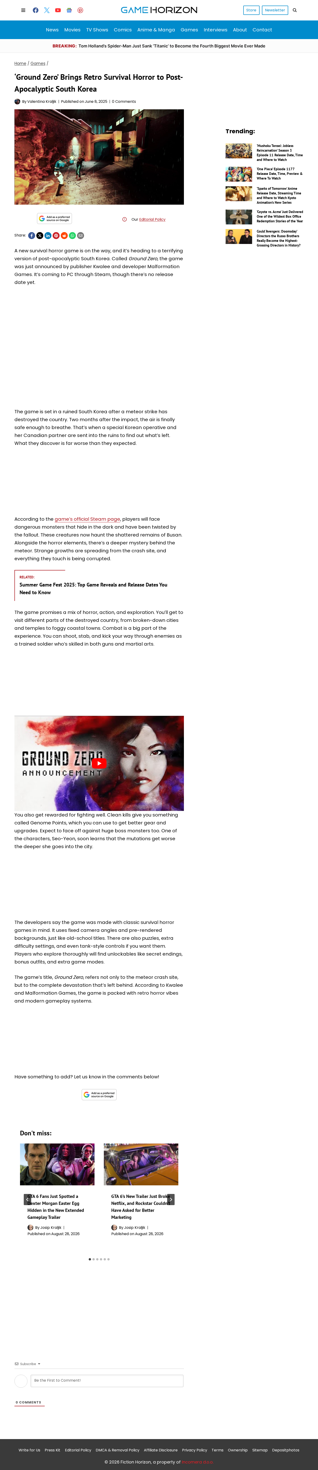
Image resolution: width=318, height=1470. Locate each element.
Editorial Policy (152, 219)
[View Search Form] (295, 10)
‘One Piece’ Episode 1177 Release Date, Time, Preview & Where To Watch (280, 173)
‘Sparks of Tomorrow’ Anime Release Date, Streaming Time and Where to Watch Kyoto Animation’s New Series (279, 195)
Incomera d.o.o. (197, 1462)
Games (189, 30)
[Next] (171, 1199)
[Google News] (69, 10)
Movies (72, 30)
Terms (217, 1450)
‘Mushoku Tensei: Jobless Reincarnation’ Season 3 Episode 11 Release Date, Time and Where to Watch (280, 152)
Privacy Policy (194, 1450)
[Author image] (17, 101)
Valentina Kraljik (41, 101)
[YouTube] (58, 10)
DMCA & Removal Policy (117, 1450)
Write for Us (29, 1450)
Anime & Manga (156, 30)
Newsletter (275, 10)
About (240, 30)
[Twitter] (46, 10)
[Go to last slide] (27, 1199)
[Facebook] (35, 10)
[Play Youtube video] (99, 763)
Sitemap (260, 1450)
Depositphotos (285, 1450)
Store (251, 10)
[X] (39, 235)
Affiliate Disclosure (161, 1450)
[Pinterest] (80, 10)
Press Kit (52, 1450)
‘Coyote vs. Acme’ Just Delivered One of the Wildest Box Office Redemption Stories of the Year (280, 216)
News (52, 30)
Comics (123, 30)
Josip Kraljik (50, 1227)
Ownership (238, 1450)
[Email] (80, 235)
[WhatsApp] (72, 235)
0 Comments (124, 101)
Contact (262, 30)
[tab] (90, 1259)
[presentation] (57, 1164)
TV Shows (97, 30)
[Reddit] (64, 235)
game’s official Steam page (87, 519)
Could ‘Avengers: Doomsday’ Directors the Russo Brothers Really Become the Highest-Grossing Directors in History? (279, 238)
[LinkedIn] (47, 235)
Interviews (215, 30)
